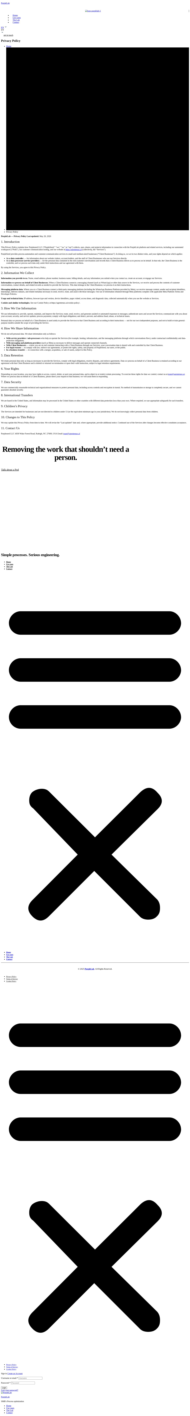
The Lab (9, 567)
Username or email (9, 1378)
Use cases (9, 564)
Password (5, 1383)
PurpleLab (5, 3)
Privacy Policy (11, 977)
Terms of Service (12, 979)
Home (8, 562)
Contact (9, 569)
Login (4, 1388)
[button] (95, 30)
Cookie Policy (11, 981)
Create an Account (14, 1373)
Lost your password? (9, 1390)
